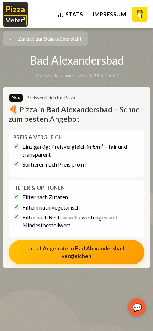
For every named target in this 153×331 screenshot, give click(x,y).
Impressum (109, 14)
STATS (74, 14)
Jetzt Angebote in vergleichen (76, 252)
